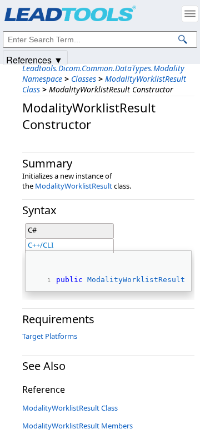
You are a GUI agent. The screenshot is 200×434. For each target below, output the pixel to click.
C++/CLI (40, 245)
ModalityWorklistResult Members (77, 426)
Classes (83, 78)
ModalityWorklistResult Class (70, 408)
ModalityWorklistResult (73, 186)
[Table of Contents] (190, 14)
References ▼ (34, 59)
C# (32, 230)
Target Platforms (49, 336)
